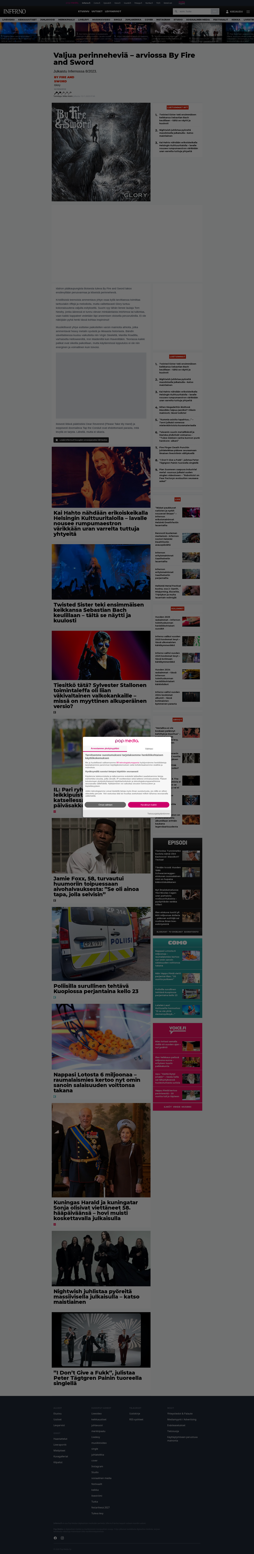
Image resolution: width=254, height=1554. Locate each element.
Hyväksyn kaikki (149, 804)
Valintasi (149, 748)
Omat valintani (105, 804)
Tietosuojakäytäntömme (158, 813)
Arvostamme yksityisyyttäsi (105, 748)
